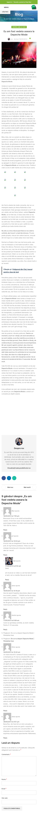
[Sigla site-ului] (33, 7)
